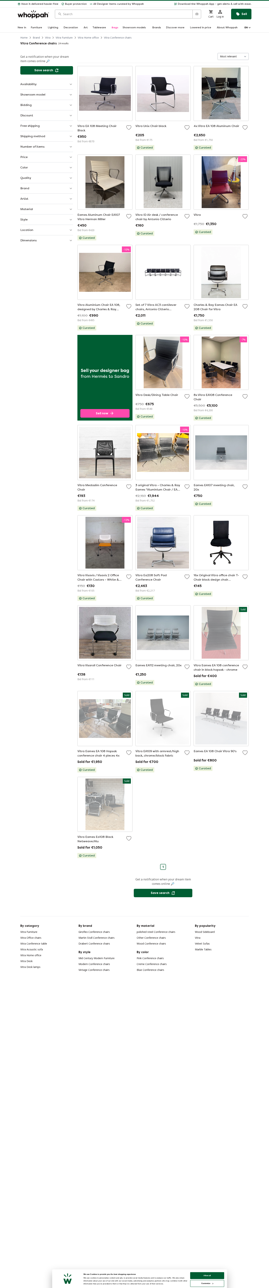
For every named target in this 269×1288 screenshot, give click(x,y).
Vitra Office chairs (30, 937)
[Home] (33, 14)
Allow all (207, 1275)
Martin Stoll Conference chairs (97, 937)
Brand (36, 37)
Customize (205, 1283)
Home (24, 37)
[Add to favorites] (128, 127)
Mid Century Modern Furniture (97, 958)
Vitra (48, 37)
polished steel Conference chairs (156, 932)
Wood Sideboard (205, 932)
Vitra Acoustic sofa (31, 949)
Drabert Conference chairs (94, 943)
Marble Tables (203, 949)
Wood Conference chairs (151, 943)
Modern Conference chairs (94, 964)
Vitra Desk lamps (30, 967)
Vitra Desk (26, 961)
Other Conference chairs (151, 937)
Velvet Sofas (202, 943)
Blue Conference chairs (150, 970)
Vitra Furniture (64, 37)
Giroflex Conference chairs (94, 932)
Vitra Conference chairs (118, 37)
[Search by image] (197, 14)
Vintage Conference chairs (94, 970)
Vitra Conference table (33, 943)
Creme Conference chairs (152, 964)
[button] (199, 4)
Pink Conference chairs (150, 958)
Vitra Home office (88, 37)
